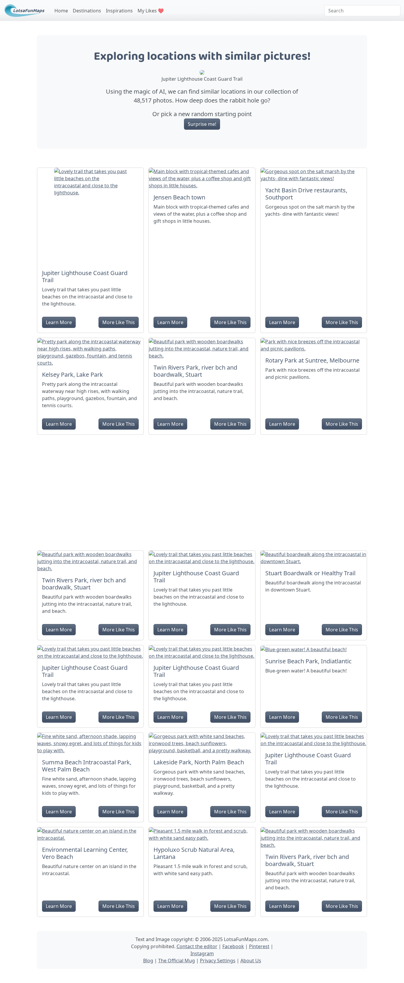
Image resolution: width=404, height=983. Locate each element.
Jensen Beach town (179, 197)
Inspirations (119, 10)
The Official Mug (176, 960)
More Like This (118, 322)
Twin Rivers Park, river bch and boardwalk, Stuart (195, 370)
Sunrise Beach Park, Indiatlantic (308, 661)
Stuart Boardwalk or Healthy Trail (310, 573)
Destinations (87, 10)
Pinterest (259, 946)
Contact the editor (197, 946)
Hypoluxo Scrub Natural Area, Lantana (194, 853)
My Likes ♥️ (151, 10)
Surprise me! (202, 124)
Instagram (202, 953)
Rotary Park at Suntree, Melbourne (312, 360)
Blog (148, 960)
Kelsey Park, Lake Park (72, 374)
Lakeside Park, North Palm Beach (198, 762)
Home (61, 10)
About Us (250, 960)
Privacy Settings (217, 960)
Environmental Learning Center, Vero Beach (85, 853)
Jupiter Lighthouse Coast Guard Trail (84, 276)
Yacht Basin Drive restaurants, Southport (306, 193)
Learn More (59, 322)
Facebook (233, 946)
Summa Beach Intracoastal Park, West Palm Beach (86, 765)
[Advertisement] (202, 490)
